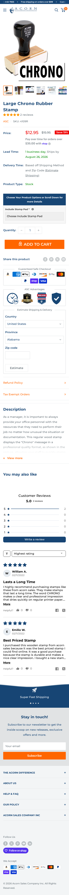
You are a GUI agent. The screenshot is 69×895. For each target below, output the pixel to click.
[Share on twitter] (64, 611)
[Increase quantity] (38, 230)
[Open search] (56, 10)
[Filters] (6, 554)
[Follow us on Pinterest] (17, 843)
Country (11, 316)
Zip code (11, 347)
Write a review (34, 539)
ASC (6, 121)
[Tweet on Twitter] (57, 259)
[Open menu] (4, 10)
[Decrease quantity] (21, 230)
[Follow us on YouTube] (24, 843)
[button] (11, 114)
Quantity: (9, 230)
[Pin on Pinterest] (51, 259)
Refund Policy (13, 382)
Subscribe (34, 755)
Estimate (16, 368)
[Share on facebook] (57, 610)
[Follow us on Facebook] (5, 843)
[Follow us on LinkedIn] (30, 843)
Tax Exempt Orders (16, 394)
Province (11, 332)
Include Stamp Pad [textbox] (34, 209)
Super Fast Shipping (34, 697)
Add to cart (38, 244)
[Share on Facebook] (45, 259)
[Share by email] (63, 259)
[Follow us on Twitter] (11, 843)
